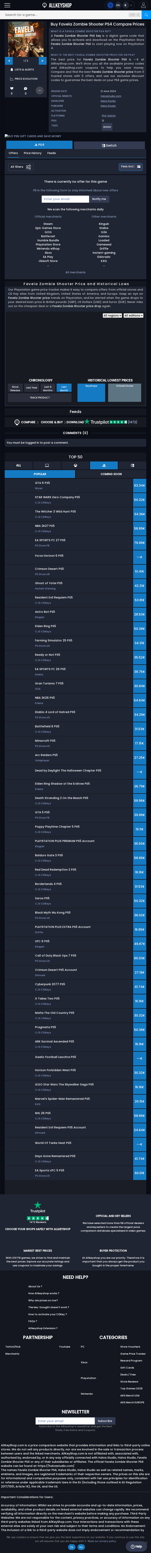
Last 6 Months (47, 388)
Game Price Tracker (133, 1354)
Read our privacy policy (102, 1541)
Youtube (64, 1347)
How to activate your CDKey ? (47, 1314)
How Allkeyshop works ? (43, 1293)
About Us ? (35, 1286)
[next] (43, 61)
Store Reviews (129, 1381)
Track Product (40, 397)
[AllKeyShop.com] (57, 5)
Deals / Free (128, 1374)
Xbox (84, 1362)
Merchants (12, 1354)
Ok (72, 1547)
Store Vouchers (130, 1347)
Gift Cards (127, 1368)
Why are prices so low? (43, 1300)
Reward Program (131, 1360)
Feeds (51, 153)
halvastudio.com (111, 96)
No (81, 1547)
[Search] (146, 14)
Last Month (64, 388)
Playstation (88, 1378)
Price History (32, 153)
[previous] (9, 61)
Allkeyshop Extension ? (43, 1328)
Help (138, 1546)
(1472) (132, 422)
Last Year (31, 387)
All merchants (75, 272)
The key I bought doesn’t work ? (48, 1307)
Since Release (15, 388)
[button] (143, 5)
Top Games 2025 (131, 1388)
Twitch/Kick (12, 1347)
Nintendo (87, 1394)
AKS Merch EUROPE (132, 1402)
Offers (13, 153)
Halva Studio (108, 101)
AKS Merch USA (130, 1395)
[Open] (7, 5)
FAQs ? (32, 1321)
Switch (112, 115)
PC (83, 1347)
